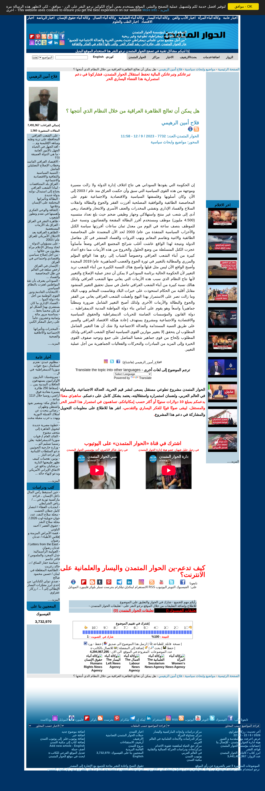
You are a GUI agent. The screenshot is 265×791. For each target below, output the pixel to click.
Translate (145, 378)
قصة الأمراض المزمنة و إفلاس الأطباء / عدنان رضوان (44, 536)
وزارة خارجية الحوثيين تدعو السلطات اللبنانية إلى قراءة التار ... (45, 451)
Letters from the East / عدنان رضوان (44, 545)
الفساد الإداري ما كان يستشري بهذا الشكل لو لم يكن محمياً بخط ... (45, 306)
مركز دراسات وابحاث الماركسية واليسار (177, 731)
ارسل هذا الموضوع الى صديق (127, 644)
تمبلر (99, 587)
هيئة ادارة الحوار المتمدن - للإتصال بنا (238, 742)
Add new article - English (67, 745)
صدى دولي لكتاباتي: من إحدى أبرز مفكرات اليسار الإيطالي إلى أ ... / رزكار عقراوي (43, 586)
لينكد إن (141, 719)
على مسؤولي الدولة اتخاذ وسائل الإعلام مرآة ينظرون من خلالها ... (44, 247)
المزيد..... (233, 461)
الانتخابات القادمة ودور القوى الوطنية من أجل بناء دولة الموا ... (44, 295)
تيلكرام (119, 587)
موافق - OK (243, 6)
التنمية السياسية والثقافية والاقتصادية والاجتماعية (47, 176)
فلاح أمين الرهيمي (170, 69)
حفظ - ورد (94, 644)
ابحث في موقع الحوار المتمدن (67, 756)
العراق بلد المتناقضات (44, 184)
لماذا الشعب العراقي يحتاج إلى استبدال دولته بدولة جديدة (44, 191)
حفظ (169, 648)
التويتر (171, 587)
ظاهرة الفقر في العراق (43, 221)
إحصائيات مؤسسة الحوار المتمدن (240, 745)
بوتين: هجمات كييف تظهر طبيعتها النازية (46, 460)
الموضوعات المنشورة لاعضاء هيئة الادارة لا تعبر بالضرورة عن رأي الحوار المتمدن (95, 769)
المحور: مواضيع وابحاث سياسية (175, 142)
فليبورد (83, 587)
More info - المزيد (155, 10)
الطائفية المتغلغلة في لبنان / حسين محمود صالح (45, 573)
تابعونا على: (193, 585)
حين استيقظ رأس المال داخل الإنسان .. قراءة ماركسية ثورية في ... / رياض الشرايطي (43, 497)
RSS (152, 587)
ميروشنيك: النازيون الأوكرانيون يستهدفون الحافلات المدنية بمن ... (45, 380)
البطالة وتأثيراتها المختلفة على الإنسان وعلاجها (46, 202)
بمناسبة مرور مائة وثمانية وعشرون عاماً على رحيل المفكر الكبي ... (44, 319)
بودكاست (46, 719)
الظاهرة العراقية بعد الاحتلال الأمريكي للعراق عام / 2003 (44, 235)
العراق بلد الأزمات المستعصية (47, 226)
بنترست (109, 587)
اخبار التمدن (136, 731)
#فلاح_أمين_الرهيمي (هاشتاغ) (142, 362)
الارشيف (138, 738)
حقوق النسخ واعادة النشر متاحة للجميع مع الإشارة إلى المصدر (106, 765)
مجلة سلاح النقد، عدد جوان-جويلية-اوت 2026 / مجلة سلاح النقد (44, 518)
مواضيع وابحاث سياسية (199, 69)
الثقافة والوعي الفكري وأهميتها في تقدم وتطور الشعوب (44, 213)
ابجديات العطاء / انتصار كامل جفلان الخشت (44, 508)
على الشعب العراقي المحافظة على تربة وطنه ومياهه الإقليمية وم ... (44, 139)
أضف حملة (78, 749)
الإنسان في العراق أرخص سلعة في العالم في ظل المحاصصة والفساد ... (45, 271)
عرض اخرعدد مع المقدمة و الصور (240, 738)
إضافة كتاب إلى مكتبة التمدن (67, 742)
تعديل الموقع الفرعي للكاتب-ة (66, 752)
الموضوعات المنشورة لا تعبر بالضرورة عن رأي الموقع (227, 765)
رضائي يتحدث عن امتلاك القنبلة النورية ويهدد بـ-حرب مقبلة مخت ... (44, 416)
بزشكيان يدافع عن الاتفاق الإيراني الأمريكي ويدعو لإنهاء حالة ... (44, 469)
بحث (157, 648)
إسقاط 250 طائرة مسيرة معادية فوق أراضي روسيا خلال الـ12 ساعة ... (44, 393)
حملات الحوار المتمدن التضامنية (124, 735)
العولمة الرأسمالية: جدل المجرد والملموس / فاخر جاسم (44, 555)
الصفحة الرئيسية (228, 69)
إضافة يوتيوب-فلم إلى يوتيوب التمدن (62, 738)
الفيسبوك (182, 587)
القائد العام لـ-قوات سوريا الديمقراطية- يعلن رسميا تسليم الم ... (44, 439)
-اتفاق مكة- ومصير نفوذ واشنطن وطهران (44, 404)
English (138, 756)
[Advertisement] (222, 134)
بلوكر (92, 587)
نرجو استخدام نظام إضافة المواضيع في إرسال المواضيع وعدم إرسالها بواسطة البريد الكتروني (203, 769)
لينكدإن (129, 587)
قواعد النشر (253, 749)
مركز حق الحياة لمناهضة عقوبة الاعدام (178, 745)
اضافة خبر (78, 735)
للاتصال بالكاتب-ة (102, 648)
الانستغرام (141, 587)
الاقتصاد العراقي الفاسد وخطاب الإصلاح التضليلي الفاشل (43, 165)
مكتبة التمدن (194, 759)
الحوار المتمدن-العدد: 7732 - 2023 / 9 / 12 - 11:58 (160, 136)
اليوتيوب (161, 587)
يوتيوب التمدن (193, 756)
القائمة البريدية (134, 749)
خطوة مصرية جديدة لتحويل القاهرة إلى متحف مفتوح (46, 428)
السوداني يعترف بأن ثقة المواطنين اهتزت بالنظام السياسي (43, 284)
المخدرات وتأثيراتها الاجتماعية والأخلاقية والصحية (47, 332)
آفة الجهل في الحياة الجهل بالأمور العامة (46, 148)
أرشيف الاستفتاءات (131, 742)
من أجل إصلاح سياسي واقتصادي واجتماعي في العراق (44, 258)
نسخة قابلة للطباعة (166, 644)
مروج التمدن (135, 745)
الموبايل (73, 587)
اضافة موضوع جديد (73, 731)
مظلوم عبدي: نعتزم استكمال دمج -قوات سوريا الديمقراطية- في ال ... (45, 367)
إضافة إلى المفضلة (132, 648)
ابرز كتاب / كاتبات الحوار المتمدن (240, 752)
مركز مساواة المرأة (190, 735)
